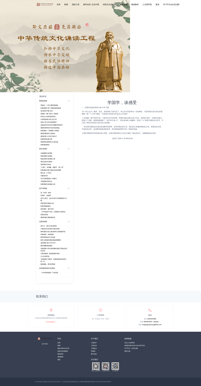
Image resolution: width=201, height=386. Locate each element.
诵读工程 (75, 4)
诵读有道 (123, 4)
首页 (59, 4)
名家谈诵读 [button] (43, 221)
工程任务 (94, 345)
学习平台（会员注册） (131, 348)
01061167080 (151, 319)
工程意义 (94, 348)
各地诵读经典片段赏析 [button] (47, 268)
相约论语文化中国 (63, 348)
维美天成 (127, 351)
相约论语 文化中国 (91, 4)
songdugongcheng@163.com (151, 325)
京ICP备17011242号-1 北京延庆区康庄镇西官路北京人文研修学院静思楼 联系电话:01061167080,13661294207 (80, 381)
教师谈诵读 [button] (43, 101)
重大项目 (94, 354)
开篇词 (93, 351)
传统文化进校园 (109, 4)
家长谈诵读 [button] (43, 149)
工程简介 (94, 343)
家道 (157, 4)
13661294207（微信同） (152, 322)
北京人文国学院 (129, 343)
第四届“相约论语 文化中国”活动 (134, 345)
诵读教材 (135, 4)
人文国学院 (147, 4)
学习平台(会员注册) (171, 4)
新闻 (66, 4)
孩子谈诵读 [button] (43, 188)
